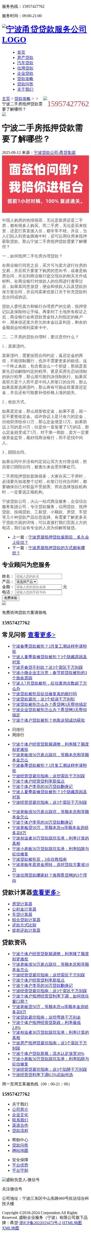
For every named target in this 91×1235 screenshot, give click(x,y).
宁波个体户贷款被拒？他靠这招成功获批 (48, 720)
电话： (8, 592)
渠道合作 (20, 1125)
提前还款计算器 (26, 930)
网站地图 (20, 1150)
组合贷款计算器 (26, 920)
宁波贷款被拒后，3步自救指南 (39, 859)
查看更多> (42, 634)
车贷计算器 (22, 914)
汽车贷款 (25, 63)
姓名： (8, 576)
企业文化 (20, 1115)
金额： (8, 587)
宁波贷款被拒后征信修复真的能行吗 (44, 694)
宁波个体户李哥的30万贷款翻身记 (42, 786)
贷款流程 (20, 1130)
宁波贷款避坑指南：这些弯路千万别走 (46, 1017)
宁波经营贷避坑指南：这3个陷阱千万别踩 (49, 1069)
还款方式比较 (24, 925)
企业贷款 (25, 73)
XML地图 (10, 1228)
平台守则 (20, 1170)
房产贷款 (25, 57)
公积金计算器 (24, 909)
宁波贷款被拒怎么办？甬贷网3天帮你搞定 (49, 704)
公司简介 (20, 1109)
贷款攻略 (25, 79)
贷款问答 (25, 84)
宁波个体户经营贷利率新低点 (38, 781)
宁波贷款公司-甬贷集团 (55, 152)
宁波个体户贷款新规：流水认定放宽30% (48, 1053)
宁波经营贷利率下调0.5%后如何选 (42, 1075)
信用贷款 (25, 68)
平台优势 (20, 1165)
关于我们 (25, 89)
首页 (21, 52)
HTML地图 (72, 1223)
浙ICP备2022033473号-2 (40, 1223)
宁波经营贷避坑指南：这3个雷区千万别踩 (49, 802)
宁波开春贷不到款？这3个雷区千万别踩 (47, 667)
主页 (6, 98)
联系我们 (20, 1120)
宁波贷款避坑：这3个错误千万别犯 (43, 699)
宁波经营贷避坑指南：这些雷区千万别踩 (48, 776)
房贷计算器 (22, 904)
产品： (8, 581)
